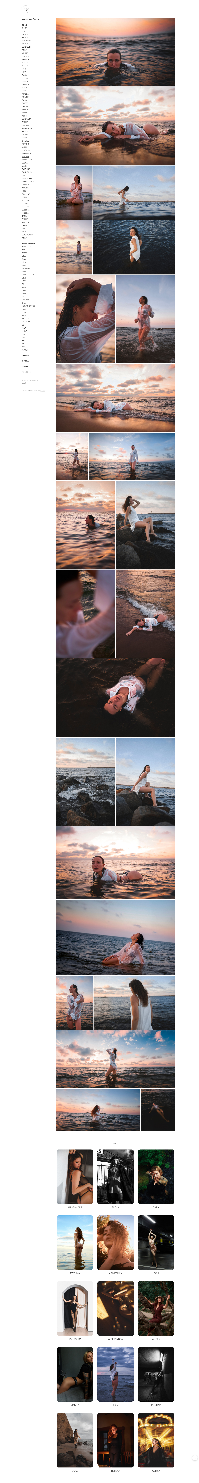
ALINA (24, 115)
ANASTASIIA (27, 128)
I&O (23, 296)
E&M (24, 271)
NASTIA (25, 65)
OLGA (24, 28)
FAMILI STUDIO (28, 274)
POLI (24, 175)
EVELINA (25, 209)
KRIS (24, 191)
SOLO (24, 25)
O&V (24, 303)
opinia (25, 360)
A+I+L (24, 293)
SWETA (25, 103)
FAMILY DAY (27, 246)
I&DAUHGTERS (28, 306)
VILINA (25, 53)
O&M (24, 259)
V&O (24, 277)
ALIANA (25, 112)
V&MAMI (26, 268)
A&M (24, 287)
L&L (23, 334)
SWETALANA (27, 234)
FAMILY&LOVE (28, 243)
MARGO (25, 144)
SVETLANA (26, 40)
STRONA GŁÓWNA (30, 19)
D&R (24, 290)
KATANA (25, 131)
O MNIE (25, 366)
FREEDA (25, 213)
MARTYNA (26, 153)
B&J (23, 284)
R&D (24, 315)
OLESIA (25, 78)
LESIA (24, 137)
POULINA (26, 194)
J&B (23, 337)
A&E (23, 343)
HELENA (25, 200)
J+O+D (24, 331)
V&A (24, 256)
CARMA (25, 106)
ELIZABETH (26, 47)
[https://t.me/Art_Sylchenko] (26, 372)
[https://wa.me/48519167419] (23, 372)
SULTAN (25, 56)
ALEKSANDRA (28, 159)
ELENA (25, 81)
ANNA (24, 50)
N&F (24, 328)
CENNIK (25, 355)
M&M (24, 252)
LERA (24, 90)
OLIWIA (25, 141)
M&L (24, 265)
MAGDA (25, 94)
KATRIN (25, 34)
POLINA (25, 97)
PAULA (25, 109)
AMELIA (25, 222)
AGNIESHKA (27, 172)
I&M (24, 309)
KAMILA (25, 59)
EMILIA (25, 122)
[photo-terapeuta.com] (26, 9)
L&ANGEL (26, 321)
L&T (23, 324)
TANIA (24, 216)
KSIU (24, 31)
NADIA (25, 62)
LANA (24, 197)
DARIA (24, 75)
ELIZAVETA (26, 119)
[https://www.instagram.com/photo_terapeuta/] (30, 372)
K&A (24, 262)
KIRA (24, 72)
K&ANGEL (26, 318)
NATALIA (26, 87)
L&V (23, 281)
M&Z (24, 249)
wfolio (42, 390)
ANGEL (25, 346)
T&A (23, 340)
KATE (24, 68)
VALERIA (25, 84)
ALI (23, 228)
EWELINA (26, 169)
